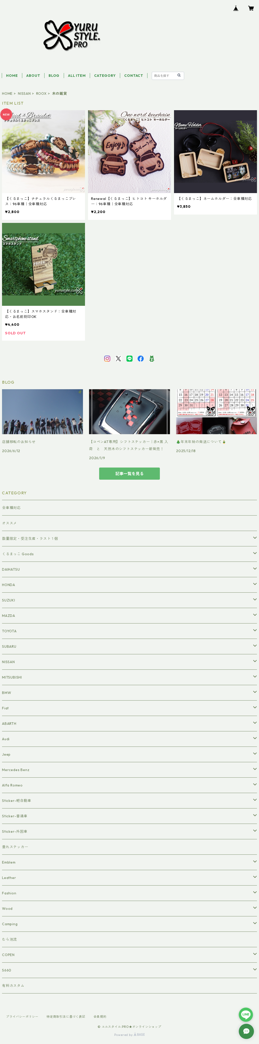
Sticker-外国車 (15, 831)
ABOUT (33, 75)
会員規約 (100, 1016)
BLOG (54, 75)
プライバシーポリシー (22, 1016)
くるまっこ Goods (18, 554)
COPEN (8, 955)
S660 (6, 970)
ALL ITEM (76, 75)
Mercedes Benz (15, 770)
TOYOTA (9, 631)
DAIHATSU (11, 569)
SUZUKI (8, 600)
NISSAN (24, 93)
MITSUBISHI (12, 677)
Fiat (5, 708)
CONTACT (133, 75)
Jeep (6, 754)
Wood (7, 908)
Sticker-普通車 (15, 816)
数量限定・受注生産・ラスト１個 (30, 538)
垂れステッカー (15, 847)
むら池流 (9, 939)
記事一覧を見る (129, 473)
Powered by (124, 1035)
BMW (6, 692)
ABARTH (9, 723)
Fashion (9, 893)
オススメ (9, 523)
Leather (9, 877)
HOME (12, 75)
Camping (10, 924)
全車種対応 (11, 507)
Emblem (9, 862)
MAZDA (8, 615)
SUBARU (9, 646)
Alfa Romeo (12, 785)
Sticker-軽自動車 (16, 800)
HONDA (8, 585)
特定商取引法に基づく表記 (66, 1016)
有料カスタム (13, 985)
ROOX (41, 93)
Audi (6, 739)
